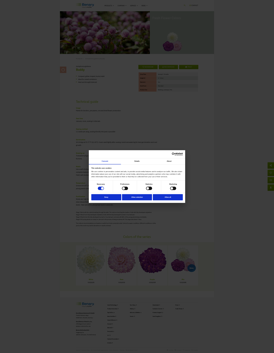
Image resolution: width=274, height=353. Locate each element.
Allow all (168, 197)
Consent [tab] (105, 161)
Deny (106, 197)
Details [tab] (137, 161)
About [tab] (169, 161)
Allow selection (137, 197)
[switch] (125, 188)
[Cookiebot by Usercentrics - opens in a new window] (173, 154)
